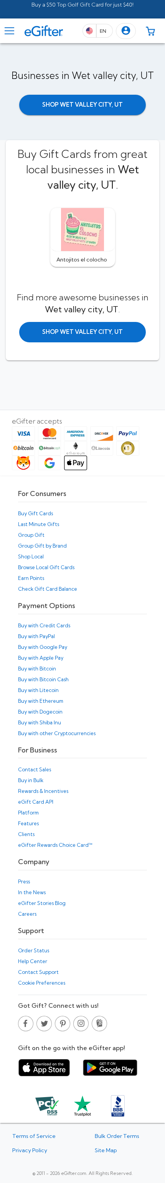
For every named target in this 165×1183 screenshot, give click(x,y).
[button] (126, 31)
